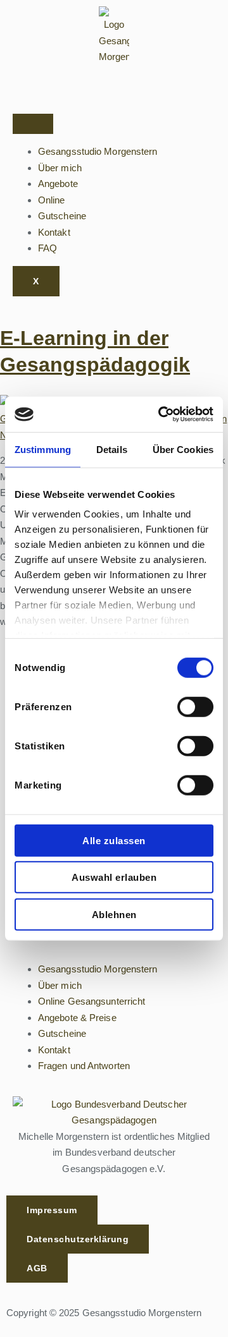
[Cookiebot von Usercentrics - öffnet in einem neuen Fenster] (160, 414)
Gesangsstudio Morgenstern (98, 151)
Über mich (60, 167)
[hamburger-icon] (33, 124)
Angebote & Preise (77, 1017)
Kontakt (54, 232)
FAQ (47, 248)
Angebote (58, 183)
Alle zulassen (114, 840)
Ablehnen (114, 914)
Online (51, 200)
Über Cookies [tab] (183, 449)
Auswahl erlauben (114, 877)
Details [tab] (111, 449)
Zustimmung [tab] (43, 449)
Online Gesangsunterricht (91, 1001)
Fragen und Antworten (84, 1065)
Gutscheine (62, 215)
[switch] (195, 706)
